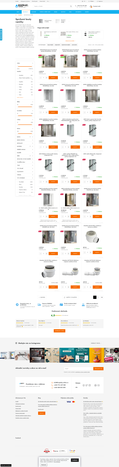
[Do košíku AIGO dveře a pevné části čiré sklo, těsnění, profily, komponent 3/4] (97, 147)
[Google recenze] (72, 451)
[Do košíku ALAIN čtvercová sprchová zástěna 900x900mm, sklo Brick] (75, 253)
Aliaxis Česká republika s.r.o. (25, 78)
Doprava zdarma (25, 189)
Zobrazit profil (95, 343)
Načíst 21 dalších (71, 297)
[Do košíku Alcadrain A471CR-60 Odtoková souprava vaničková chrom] (97, 287)
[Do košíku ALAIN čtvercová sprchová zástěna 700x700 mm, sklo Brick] (97, 216)
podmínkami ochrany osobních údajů (82, 372)
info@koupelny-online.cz (61, 382)
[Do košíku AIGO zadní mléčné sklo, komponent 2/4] (97, 181)
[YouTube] (99, 385)
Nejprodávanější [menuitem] (66, 44)
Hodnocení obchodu (59, 311)
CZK (84, 1)
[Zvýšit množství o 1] (46, 78)
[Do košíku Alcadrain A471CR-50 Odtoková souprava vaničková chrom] (75, 287)
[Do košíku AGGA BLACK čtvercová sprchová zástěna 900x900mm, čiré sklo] (75, 77)
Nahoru (42, 297)
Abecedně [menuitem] (74, 44)
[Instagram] (90, 385)
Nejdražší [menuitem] (57, 44)
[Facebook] (84, 385)
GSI (25, 92)
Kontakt (16, 1)
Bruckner (25, 84)
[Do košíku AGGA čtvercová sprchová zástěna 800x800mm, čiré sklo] (53, 112)
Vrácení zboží (42, 1)
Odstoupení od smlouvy (25, 1)
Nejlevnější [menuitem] (50, 44)
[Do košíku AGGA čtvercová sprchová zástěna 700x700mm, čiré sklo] (97, 77)
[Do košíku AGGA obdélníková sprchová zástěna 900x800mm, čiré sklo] (53, 147)
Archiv (42, 413)
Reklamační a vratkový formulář (21, 411)
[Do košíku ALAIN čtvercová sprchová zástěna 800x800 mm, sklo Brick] (53, 253)
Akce (25, 184)
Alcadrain (25, 75)
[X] (87, 385)
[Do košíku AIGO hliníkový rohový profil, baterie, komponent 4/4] (53, 181)
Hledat (71, 6)
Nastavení (43, 465)
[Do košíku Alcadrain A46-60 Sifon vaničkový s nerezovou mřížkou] (53, 287)
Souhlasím (74, 460)
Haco (25, 94)
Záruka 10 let (25, 192)
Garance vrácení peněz (20, 413)
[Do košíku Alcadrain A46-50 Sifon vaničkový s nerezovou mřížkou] (97, 252)
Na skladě (25, 182)
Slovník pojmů (34, 1)
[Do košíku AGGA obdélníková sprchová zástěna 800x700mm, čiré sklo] (97, 112)
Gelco (25, 89)
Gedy (25, 87)
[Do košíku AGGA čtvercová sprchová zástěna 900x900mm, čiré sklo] (75, 112)
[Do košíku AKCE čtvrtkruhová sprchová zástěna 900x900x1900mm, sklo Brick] (75, 216)
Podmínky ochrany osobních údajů (22, 418)
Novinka (25, 187)
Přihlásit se (98, 368)
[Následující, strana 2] (98, 297)
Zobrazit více (59, 330)
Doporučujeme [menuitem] (42, 44)
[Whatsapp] (96, 385)
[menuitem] (18, 12)
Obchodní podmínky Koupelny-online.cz (23, 415)
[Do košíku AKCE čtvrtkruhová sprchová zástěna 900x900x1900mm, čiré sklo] (53, 216)
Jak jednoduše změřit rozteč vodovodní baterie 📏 (48, 401)
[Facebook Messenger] (93, 385)
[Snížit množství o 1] (40, 78)
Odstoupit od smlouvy (6, 465)
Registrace (100, 1)
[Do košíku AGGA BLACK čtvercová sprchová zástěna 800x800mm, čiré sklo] (53, 77)
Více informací (57, 462)
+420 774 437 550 (82, 5)
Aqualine (25, 81)
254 (102, 297)
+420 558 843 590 (60, 387)
